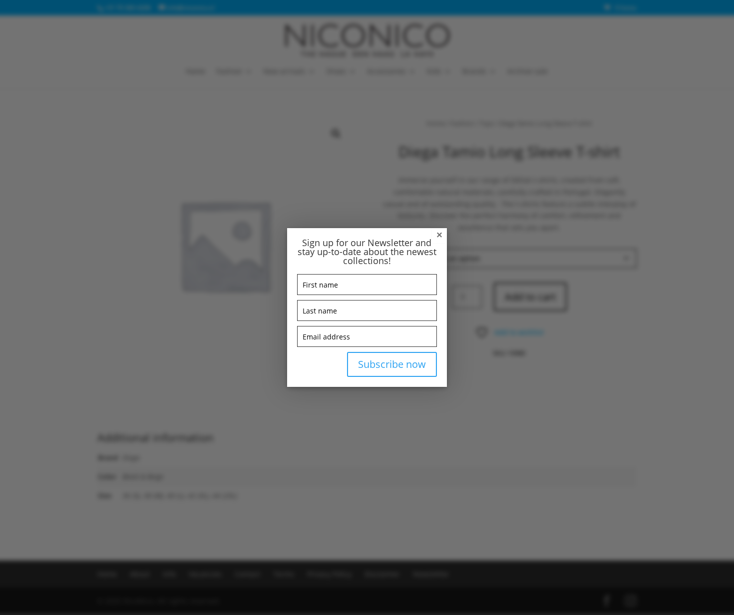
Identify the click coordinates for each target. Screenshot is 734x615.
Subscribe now (392, 364)
